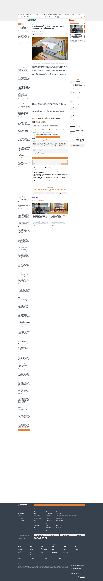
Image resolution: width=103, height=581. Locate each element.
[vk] (40, 538)
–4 (66, 147)
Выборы (39, 125)
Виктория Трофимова (40, 121)
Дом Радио (58, 523)
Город (35, 523)
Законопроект (45, 125)
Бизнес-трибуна (37, 515)
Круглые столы (58, 527)
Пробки (52, 16)
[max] (35, 538)
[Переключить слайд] (84, 29)
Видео (35, 516)
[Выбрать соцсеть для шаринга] (66, 34)
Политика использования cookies (76, 568)
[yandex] (46, 538)
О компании (20, 518)
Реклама (20, 515)
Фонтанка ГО (35, 14)
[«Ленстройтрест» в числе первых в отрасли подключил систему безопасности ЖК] (59, 208)
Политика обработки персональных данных (77, 565)
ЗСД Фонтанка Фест (68, 14)
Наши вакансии (21, 520)
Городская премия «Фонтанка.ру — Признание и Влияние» (67, 515)
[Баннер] (32, 20)
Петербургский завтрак (77, 14)
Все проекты (58, 530)
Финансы (48, 525)
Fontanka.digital (58, 522)
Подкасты (48, 515)
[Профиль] (84, 16)
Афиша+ (35, 511)
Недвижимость (37, 530)
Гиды (35, 522)
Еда (34, 527)
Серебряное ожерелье (43, 14)
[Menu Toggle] (19, 16)
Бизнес (35, 513)
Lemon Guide (60, 14)
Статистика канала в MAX (23, 522)
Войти (36, 164)
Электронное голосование (54, 125)
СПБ (22, 24)
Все (19, 24)
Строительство (49, 520)
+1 (63, 147)
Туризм (47, 523)
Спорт (47, 518)
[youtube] (43, 538)
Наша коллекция (59, 518)
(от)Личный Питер (28, 14)
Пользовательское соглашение (75, 563)
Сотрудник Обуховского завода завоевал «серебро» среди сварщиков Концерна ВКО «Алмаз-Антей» (40, 217)
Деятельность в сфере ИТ (74, 571)
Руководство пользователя (75, 573)
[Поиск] (79, 16)
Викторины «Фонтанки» (38, 518)
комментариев (38, 34)
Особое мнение (49, 513)
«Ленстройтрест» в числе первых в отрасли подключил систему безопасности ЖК (58, 217)
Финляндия (48, 527)
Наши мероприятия (22, 516)
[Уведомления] (81, 16)
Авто (35, 510)
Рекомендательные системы (75, 570)
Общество (48, 511)
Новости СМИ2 (35, 197)
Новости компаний (38, 200)
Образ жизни (48, 510)
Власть (35, 520)
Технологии (48, 522)
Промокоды (77, 122)
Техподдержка (21, 513)
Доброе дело (36, 525)
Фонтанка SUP (21, 14)
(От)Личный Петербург (60, 516)
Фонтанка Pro (58, 510)
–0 (66, 155)
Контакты (20, 511)
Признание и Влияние (52, 14)
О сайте (19, 510)
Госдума (34, 125)
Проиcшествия (49, 516)
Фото (47, 530)
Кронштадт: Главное (59, 525)
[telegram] (37, 538)
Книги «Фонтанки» (59, 520)
